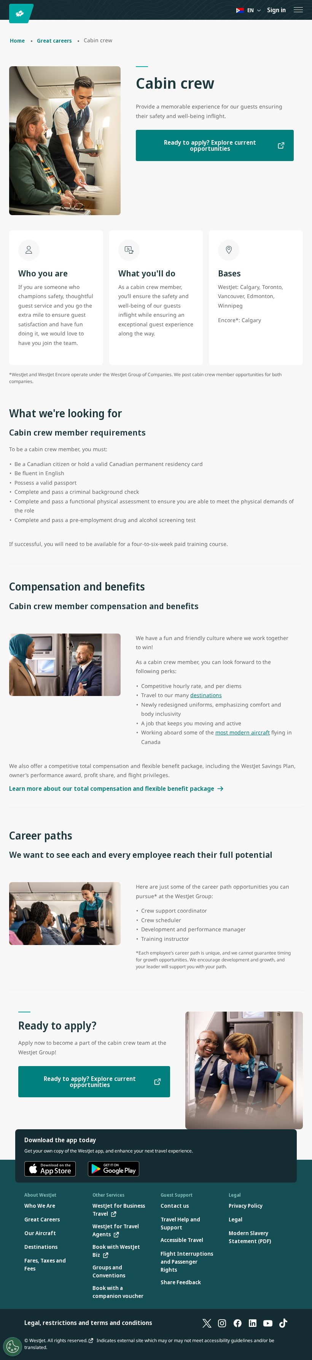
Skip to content (7, 14)
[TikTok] (283, 1322)
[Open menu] (298, 9)
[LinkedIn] (252, 1322)
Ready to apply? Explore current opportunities (210, 145)
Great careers (54, 40)
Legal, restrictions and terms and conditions (88, 1322)
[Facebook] (237, 1322)
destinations (206, 695)
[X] (207, 1322)
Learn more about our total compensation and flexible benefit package (111, 788)
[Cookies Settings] (12, 1346)
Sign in (276, 10)
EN (250, 10)
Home (17, 40)
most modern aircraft (242, 732)
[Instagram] (222, 1322)
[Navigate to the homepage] (22, 13)
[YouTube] (267, 1322)
